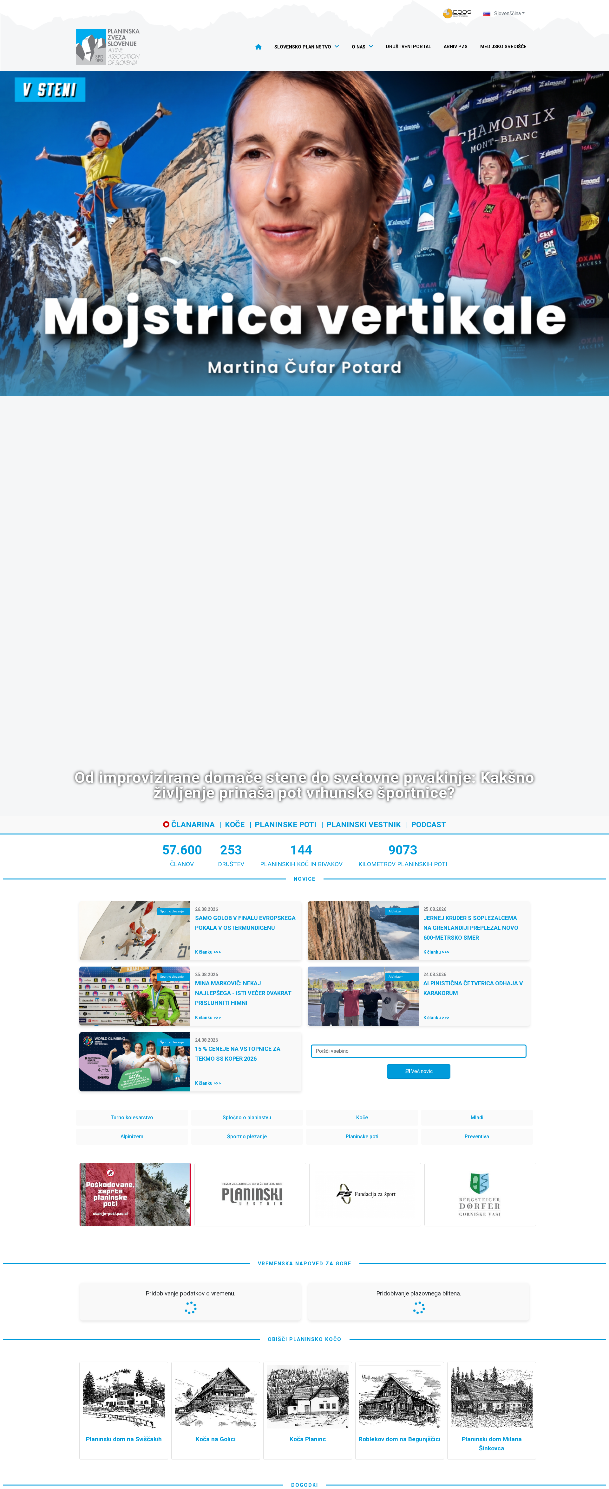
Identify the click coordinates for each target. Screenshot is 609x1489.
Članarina (192, 824)
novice (305, 879)
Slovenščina (507, 13)
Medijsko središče (503, 46)
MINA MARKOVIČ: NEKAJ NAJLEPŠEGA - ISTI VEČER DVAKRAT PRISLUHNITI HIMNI (243, 993)
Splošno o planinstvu (247, 1118)
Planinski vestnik (363, 824)
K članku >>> (208, 952)
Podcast (428, 824)
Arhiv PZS (456, 46)
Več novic (421, 1071)
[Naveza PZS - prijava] (457, 13)
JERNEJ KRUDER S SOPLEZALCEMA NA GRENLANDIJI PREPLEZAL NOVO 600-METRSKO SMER (470, 928)
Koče (235, 824)
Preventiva (477, 1137)
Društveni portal (408, 46)
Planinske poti (285, 824)
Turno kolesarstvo (132, 1118)
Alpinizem (132, 1137)
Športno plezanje (247, 1137)
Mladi (477, 1118)
